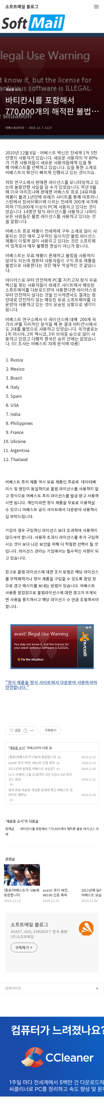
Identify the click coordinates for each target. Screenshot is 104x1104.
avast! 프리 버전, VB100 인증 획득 (31, 762)
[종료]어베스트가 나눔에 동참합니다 (32, 756)
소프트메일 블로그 (21, 7)
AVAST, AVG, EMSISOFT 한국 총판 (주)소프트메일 (39, 934)
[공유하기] (25, 730)
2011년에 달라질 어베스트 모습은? (31, 768)
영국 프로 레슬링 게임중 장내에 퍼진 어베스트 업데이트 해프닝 (40, 792)
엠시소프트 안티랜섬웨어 (24, 1005)
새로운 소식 (17, 748)
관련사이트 (13, 988)
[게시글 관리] (32, 730)
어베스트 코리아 (17, 997)
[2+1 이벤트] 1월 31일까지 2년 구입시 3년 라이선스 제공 (40, 776)
